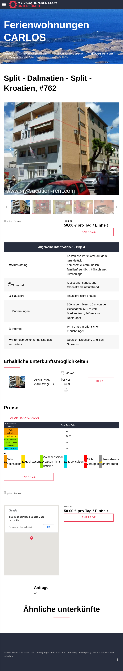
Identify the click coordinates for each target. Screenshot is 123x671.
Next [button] (112, 148)
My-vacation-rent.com (37, 4)
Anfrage (89, 231)
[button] (31, 538)
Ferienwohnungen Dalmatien (68, 53)
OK (48, 527)
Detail (101, 381)
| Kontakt (71, 652)
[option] (61, 148)
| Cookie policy (83, 652)
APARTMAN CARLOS (25, 417)
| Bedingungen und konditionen (50, 652)
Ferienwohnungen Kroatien (33, 53)
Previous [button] (10, 148)
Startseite (8, 53)
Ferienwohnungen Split (101, 53)
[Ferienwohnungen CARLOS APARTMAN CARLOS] (17, 381)
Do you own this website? (20, 527)
